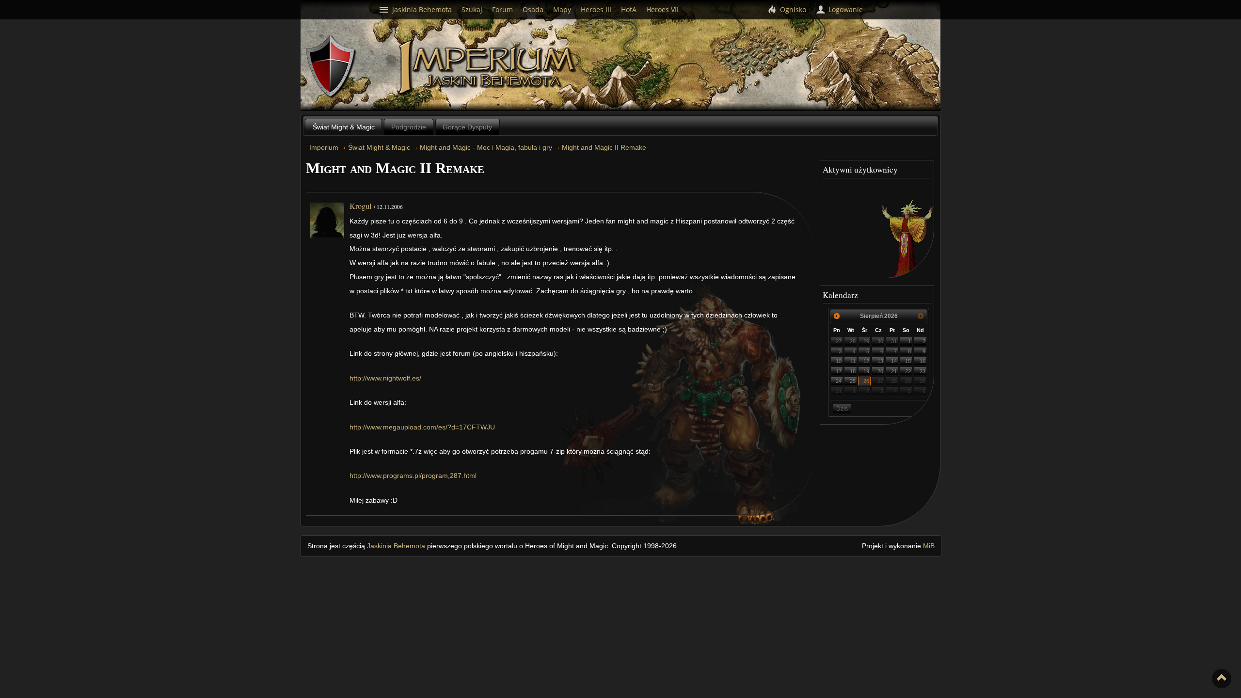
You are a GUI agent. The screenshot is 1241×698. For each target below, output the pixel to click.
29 (866, 341)
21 (894, 371)
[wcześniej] (836, 316)
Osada (533, 9)
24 (839, 381)
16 (922, 361)
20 (880, 371)
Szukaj (471, 9)
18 (853, 371)
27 (839, 341)
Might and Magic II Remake (604, 147)
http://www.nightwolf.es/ (385, 378)
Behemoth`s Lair (331, 66)
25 (853, 381)
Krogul (361, 206)
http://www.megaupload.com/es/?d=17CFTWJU (422, 427)
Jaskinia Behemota (396, 546)
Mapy (562, 9)
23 (922, 371)
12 (866, 361)
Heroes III (596, 9)
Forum (502, 9)
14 (894, 361)
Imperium (488, 68)
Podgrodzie (408, 127)
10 (839, 361)
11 (853, 361)
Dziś (842, 408)
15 (908, 361)
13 (880, 361)
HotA (628, 9)
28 (853, 341)
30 (880, 341)
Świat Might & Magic (344, 127)
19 (866, 371)
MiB (929, 546)
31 (894, 341)
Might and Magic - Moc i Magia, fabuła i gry (486, 147)
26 (866, 381)
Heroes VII (662, 9)
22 (908, 371)
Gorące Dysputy (467, 127)
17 (839, 371)
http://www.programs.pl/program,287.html (413, 475)
